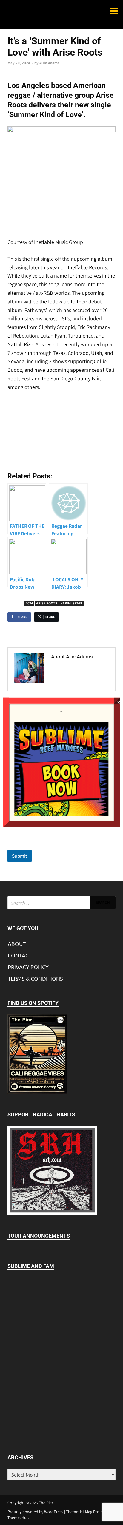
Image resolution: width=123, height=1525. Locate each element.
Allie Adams (49, 62)
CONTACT (20, 955)
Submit (19, 856)
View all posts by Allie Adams (74, 673)
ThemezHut (17, 1517)
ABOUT (17, 943)
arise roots (46, 603)
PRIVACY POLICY (28, 967)
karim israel (72, 603)
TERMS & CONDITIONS (35, 978)
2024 (29, 603)
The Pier (46, 1502)
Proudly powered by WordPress (35, 1511)
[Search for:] (61, 902)
